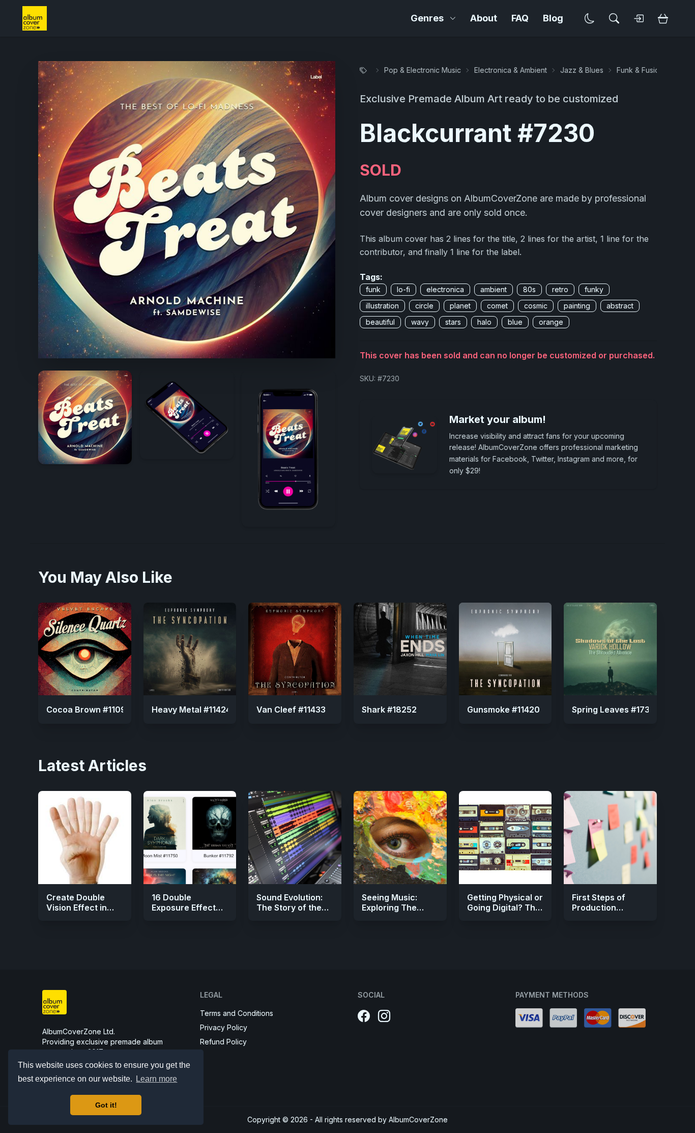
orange (551, 322)
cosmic (535, 305)
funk (373, 289)
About (483, 18)
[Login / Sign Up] (638, 18)
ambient (493, 289)
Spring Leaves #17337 (616, 709)
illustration (382, 305)
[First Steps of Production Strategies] (610, 837)
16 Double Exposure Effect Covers (184, 907)
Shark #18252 (389, 709)
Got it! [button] (106, 1105)
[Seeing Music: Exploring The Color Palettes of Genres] (400, 837)
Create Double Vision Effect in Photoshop (76, 907)
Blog (553, 18)
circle (424, 305)
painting (577, 305)
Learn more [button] (156, 1078)
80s (529, 289)
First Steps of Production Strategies (598, 907)
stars (453, 322)
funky (594, 289)
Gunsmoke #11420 (503, 709)
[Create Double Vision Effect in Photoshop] (84, 837)
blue (515, 322)
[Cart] (663, 18)
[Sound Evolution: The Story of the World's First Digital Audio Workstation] (294, 837)
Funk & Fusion (640, 70)
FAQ (520, 18)
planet (460, 305)
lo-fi (403, 289)
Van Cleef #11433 (291, 709)
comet (497, 305)
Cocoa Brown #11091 (88, 709)
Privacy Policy (223, 1027)
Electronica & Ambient (510, 70)
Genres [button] (427, 18)
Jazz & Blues (581, 70)
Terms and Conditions (236, 1013)
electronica (445, 289)
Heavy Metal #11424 (191, 709)
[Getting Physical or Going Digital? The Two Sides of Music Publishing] (505, 837)
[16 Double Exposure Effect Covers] (190, 837)
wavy (420, 322)
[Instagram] (384, 1016)
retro (560, 289)
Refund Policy (223, 1041)
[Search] (614, 18)
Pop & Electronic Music (422, 70)
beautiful (380, 322)
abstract (619, 305)
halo (484, 322)
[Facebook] (364, 1016)
